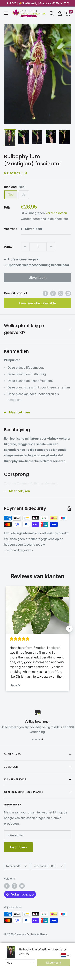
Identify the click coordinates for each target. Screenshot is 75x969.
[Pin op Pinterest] (53, 293)
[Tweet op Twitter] (60, 293)
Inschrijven (18, 847)
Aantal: (9, 246)
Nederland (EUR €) (44, 866)
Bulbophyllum (15, 173)
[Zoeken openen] (52, 13)
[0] (67, 13)
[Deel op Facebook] (45, 293)
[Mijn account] (60, 13)
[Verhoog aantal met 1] (51, 246)
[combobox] (20, 962)
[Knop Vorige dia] (5, 628)
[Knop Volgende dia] (69, 628)
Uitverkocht (38, 278)
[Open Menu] (6, 13)
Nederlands (13, 866)
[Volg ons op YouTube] (22, 886)
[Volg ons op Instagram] (14, 886)
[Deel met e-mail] (68, 293)
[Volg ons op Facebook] (7, 886)
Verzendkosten (56, 213)
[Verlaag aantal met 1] (25, 246)
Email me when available (37, 303)
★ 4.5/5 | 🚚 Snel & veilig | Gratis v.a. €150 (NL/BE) (37, 3)
